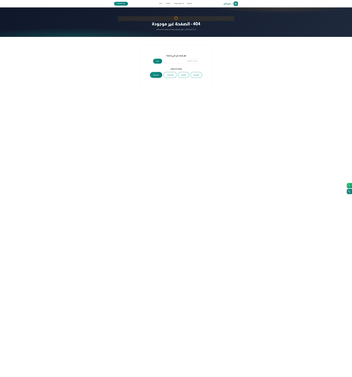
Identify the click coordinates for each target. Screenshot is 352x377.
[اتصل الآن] (349, 191)
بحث (157, 61)
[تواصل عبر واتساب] (349, 185)
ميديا (160, 3)
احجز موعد (120, 3)
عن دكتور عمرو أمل (179, 3)
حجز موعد (156, 75)
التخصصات (170, 75)
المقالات (167, 3)
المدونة (183, 75)
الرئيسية (189, 3)
